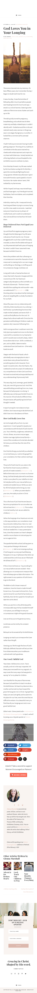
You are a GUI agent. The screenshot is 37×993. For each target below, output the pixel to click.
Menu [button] (19, 15)
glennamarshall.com (23, 827)
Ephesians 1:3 (8, 549)
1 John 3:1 (13, 513)
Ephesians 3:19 (20, 560)
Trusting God (7, 38)
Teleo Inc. (18, 990)
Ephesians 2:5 (8, 496)
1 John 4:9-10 (19, 507)
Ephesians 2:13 (9, 490)
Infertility (22, 36)
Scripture (29, 36)
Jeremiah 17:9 (20, 290)
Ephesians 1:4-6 (26, 471)
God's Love (15, 36)
